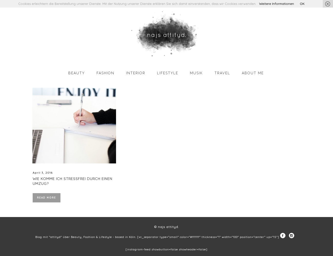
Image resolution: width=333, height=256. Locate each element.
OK (302, 4)
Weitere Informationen (276, 4)
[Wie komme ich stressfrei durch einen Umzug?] (74, 125)
